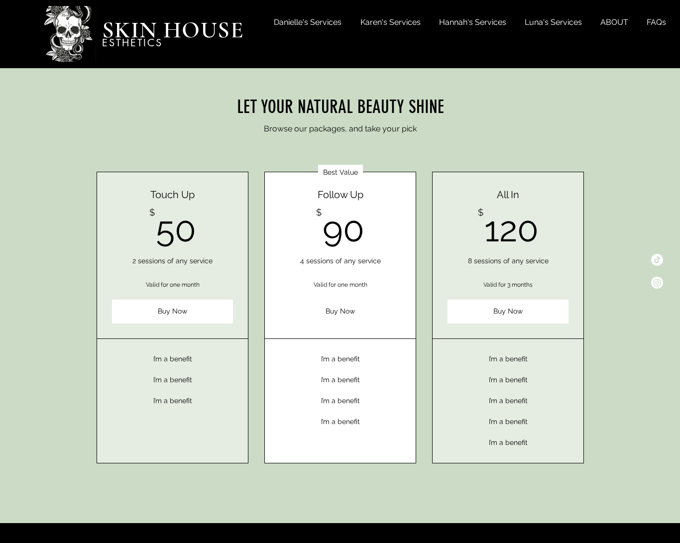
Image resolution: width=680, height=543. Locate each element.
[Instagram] (657, 283)
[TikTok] (657, 260)
